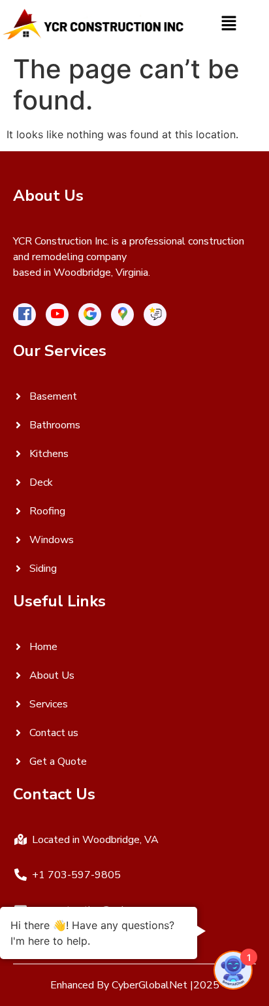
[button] (228, 24)
